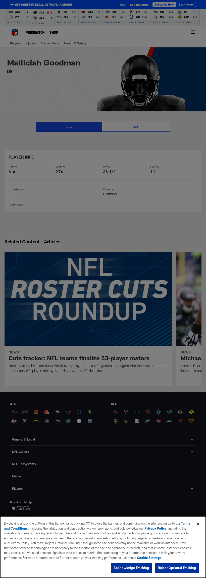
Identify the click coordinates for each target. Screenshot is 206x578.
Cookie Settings (149, 558)
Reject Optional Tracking (177, 568)
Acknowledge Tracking (131, 568)
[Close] (197, 524)
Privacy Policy (155, 528)
